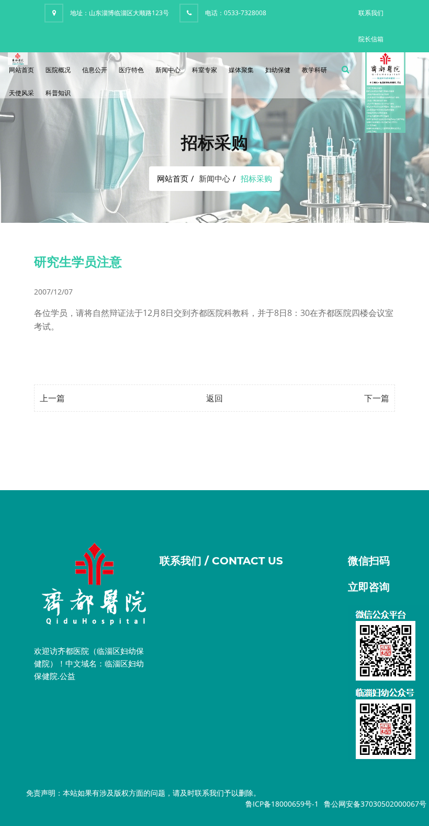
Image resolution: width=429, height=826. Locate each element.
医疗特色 (131, 69)
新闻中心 (167, 69)
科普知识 (58, 92)
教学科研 (314, 69)
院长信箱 (370, 39)
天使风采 (21, 92)
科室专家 (204, 69)
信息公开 (94, 69)
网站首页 (21, 69)
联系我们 (370, 12)
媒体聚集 (241, 69)
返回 (214, 398)
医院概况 (58, 69)
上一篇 (52, 398)
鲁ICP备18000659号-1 (282, 804)
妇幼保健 (277, 69)
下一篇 (376, 398)
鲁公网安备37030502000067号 (375, 804)
